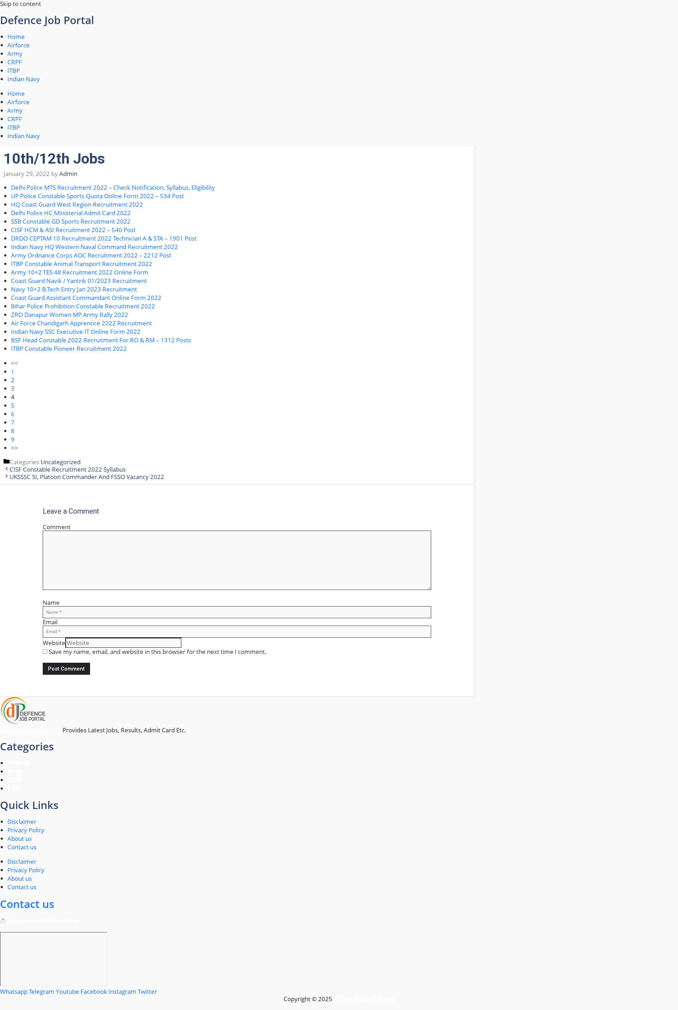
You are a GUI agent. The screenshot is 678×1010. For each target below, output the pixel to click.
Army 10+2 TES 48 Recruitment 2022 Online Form (79, 272)
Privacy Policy (25, 830)
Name (51, 602)
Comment (57, 527)
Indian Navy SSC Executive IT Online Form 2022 (76, 331)
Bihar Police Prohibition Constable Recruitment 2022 (83, 306)
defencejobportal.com (30, 730)
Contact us (21, 847)
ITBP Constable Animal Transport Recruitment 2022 (81, 264)
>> (14, 448)
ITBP (13, 70)
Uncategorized (61, 462)
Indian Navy (23, 79)
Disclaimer (21, 821)
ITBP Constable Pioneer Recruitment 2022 (69, 348)
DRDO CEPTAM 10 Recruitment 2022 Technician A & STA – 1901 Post (104, 238)
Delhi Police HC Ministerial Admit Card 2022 (71, 213)
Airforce (18, 45)
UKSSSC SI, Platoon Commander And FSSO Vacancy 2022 (87, 477)
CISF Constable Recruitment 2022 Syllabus (68, 469)
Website (54, 643)
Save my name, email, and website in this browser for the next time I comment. (158, 652)
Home (16, 37)
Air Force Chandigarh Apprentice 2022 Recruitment (81, 323)
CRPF (14, 62)
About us (19, 838)
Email (50, 622)
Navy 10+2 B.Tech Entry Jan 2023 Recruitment (74, 289)
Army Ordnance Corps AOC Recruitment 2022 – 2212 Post (91, 255)
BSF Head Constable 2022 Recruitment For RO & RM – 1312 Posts (101, 340)
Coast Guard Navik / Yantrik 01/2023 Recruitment (79, 281)
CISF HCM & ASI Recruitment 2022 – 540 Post (73, 230)
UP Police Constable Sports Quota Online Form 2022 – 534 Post (97, 196)
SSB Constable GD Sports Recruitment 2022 (71, 221)
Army (15, 53)
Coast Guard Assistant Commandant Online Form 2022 (86, 298)
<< (14, 363)
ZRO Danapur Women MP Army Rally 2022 (69, 315)
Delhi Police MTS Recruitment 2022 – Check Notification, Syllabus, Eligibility (113, 187)
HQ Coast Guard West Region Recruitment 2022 (77, 204)
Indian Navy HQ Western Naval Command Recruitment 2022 (94, 247)
